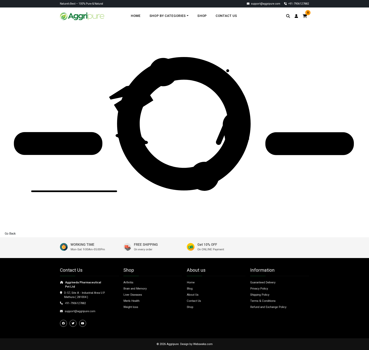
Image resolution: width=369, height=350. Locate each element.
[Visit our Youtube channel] (83, 323)
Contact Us (226, 15)
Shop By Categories (168, 15)
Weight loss (130, 307)
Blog (190, 288)
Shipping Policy (259, 295)
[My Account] (296, 16)
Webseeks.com (203, 344)
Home (136, 15)
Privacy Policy (259, 288)
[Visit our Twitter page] (74, 323)
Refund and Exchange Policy (268, 307)
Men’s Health (131, 301)
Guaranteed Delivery (262, 282)
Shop (202, 15)
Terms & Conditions (263, 301)
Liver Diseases (132, 295)
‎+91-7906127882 (298, 4)
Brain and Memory (135, 288)
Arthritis (128, 282)
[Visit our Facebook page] (64, 323)
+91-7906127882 (75, 303)
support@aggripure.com (265, 4)
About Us (193, 295)
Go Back (10, 233)
